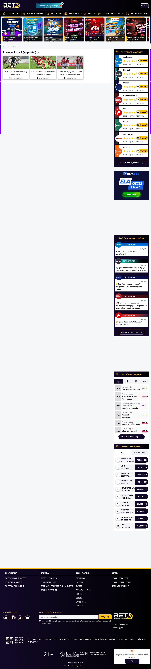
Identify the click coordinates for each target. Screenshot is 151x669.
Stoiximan (127, 57)
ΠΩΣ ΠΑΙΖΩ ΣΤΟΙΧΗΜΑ (120, 586)
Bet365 (126, 121)
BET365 (79, 598)
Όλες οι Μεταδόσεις (129, 437)
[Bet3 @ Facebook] (13, 617)
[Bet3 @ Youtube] (27, 617)
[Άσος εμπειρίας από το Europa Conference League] (43, 62)
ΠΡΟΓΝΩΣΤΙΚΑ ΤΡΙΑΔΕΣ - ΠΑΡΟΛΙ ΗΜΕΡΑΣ (57, 586)
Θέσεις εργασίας (119, 627)
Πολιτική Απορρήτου (120, 624)
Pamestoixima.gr (130, 95)
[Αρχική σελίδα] (3, 46)
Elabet (126, 83)
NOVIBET (79, 582)
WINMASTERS (81, 602)
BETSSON (79, 606)
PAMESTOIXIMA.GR (83, 590)
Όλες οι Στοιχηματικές (130, 162)
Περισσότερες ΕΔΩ (129, 332)
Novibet (126, 70)
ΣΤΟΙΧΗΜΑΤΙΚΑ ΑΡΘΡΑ (120, 578)
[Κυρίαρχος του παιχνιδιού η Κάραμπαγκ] (16, 62)
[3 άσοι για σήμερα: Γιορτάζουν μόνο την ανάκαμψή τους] (70, 62)
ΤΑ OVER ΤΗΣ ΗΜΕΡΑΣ (13, 582)
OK (132, 661)
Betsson (126, 147)
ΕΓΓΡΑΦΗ (144, 6)
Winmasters (128, 134)
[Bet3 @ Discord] (5, 617)
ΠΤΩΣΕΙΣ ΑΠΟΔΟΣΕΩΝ (49, 578)
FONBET (79, 594)
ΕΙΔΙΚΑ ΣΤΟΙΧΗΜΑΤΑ (48, 582)
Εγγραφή (105, 616)
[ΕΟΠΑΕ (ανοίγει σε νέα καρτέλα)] (83, 654)
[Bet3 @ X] (20, 617)
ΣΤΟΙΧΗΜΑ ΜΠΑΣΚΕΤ (49, 590)
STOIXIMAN (80, 578)
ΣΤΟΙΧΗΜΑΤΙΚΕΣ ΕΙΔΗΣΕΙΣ (122, 582)
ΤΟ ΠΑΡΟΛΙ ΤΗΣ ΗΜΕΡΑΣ (14, 586)
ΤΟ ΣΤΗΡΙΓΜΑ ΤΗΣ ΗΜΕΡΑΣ (15, 578)
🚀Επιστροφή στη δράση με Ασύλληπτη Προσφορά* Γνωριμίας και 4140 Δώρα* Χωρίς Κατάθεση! (131, 305)
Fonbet (126, 108)
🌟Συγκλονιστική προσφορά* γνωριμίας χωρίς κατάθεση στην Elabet (129, 286)
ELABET (79, 586)
